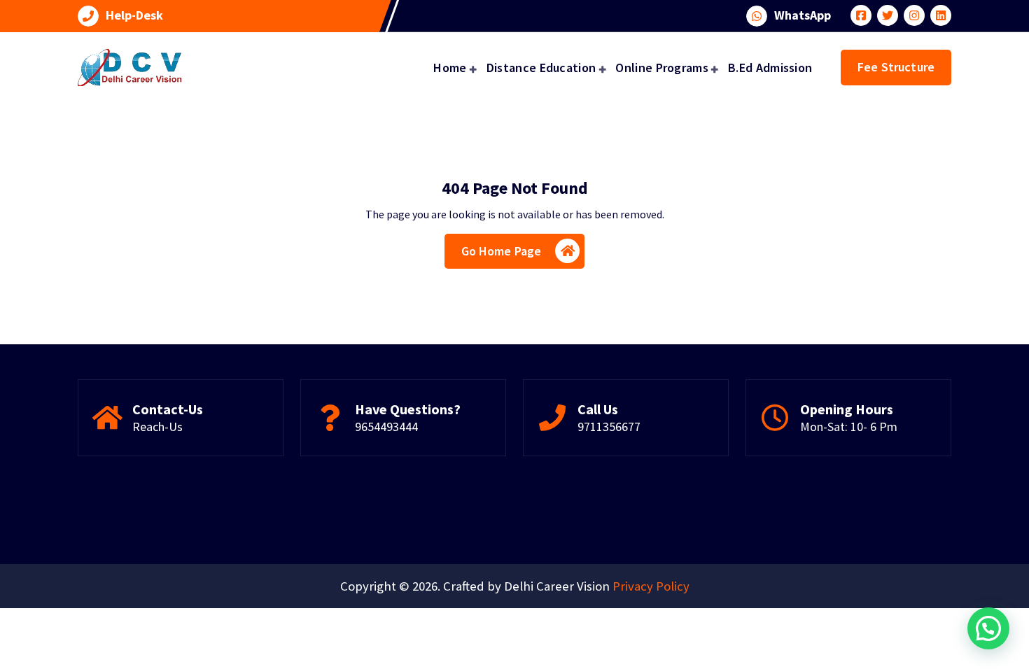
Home (449, 67)
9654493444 (386, 426)
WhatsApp (802, 15)
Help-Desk (134, 15)
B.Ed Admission (770, 67)
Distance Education (541, 67)
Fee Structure (896, 67)
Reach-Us (157, 426)
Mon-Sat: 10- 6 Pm (848, 426)
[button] (988, 628)
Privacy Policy (651, 586)
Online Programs (661, 67)
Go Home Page (501, 251)
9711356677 (609, 426)
